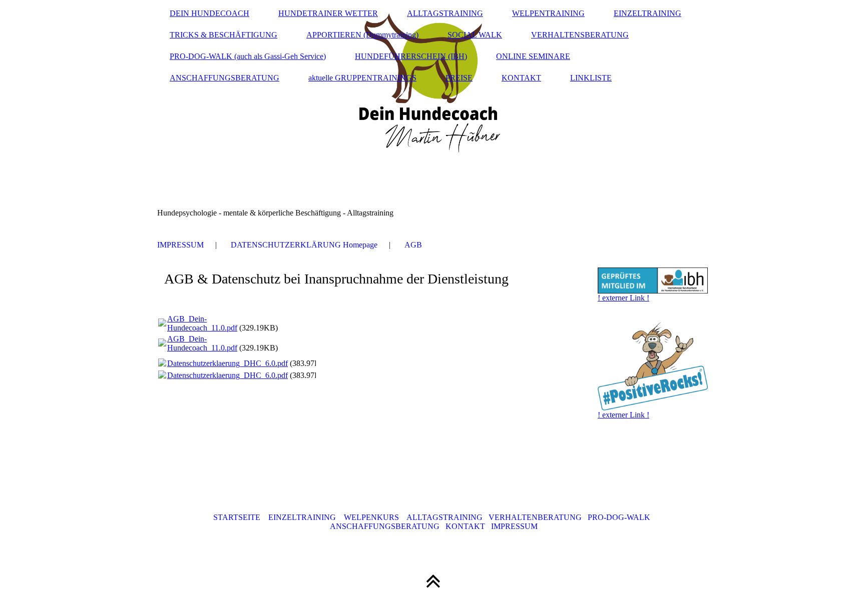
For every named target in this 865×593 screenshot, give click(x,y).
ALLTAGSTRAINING (445, 13)
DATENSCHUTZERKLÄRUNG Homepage (304, 244)
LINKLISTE (591, 78)
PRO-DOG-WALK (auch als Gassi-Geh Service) (248, 56)
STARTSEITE (236, 517)
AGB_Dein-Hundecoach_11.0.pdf (202, 323)
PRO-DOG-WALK (619, 517)
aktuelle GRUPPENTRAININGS (362, 78)
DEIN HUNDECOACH (209, 13)
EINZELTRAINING (647, 13)
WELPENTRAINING (548, 13)
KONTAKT (521, 78)
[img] (432, 112)
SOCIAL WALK (475, 34)
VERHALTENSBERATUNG (580, 34)
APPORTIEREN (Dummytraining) (362, 34)
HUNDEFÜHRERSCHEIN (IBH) (411, 56)
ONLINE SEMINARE (533, 56)
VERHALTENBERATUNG (535, 517)
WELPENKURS (371, 517)
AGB (413, 244)
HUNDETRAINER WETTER (328, 13)
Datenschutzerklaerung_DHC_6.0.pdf (227, 363)
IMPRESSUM (180, 244)
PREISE (459, 78)
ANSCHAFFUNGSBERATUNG (224, 78)
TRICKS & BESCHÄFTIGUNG (223, 34)
